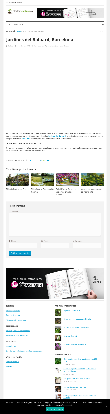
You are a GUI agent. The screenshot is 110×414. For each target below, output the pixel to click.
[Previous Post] (100, 31)
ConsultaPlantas (12, 361)
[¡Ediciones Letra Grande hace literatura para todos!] (70, 17)
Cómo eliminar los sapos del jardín (77, 319)
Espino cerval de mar (71, 310)
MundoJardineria (13, 310)
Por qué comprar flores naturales (76, 378)
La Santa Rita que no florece (74, 344)
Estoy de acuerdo (55, 409)
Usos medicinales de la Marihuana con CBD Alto (80, 360)
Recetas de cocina (13, 315)
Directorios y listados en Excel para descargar (24, 351)
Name (14, 241)
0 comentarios (39, 46)
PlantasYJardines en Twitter (17, 335)
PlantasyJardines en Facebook (18, 330)
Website (78, 241)
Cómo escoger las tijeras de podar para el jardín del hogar (79, 370)
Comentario (13, 211)
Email (46, 241)
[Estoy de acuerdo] (106, 406)
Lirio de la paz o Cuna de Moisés (76, 327)
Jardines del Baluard (62, 46)
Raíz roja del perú (70, 336)
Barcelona (25, 138)
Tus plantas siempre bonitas (74, 387)
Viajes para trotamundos (16, 320)
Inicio (19, 31)
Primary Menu (15, 2)
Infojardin (10, 366)
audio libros (11, 346)
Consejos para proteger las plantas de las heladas (79, 396)
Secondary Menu (16, 24)
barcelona (51, 46)
